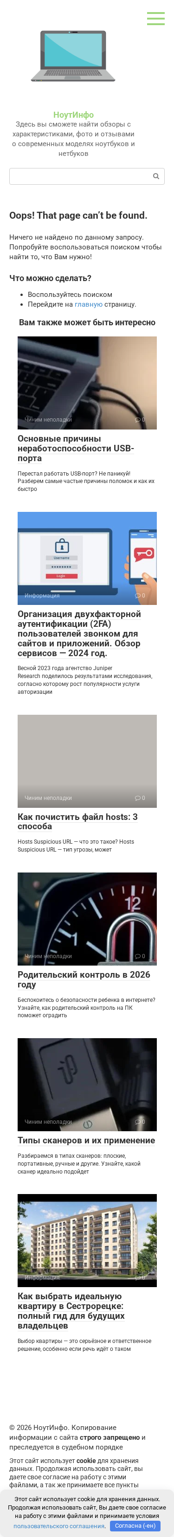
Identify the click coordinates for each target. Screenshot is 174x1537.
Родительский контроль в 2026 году (84, 979)
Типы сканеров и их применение (86, 1140)
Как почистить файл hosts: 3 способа (78, 822)
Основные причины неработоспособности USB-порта (76, 448)
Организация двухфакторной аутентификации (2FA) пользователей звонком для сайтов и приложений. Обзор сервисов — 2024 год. (79, 633)
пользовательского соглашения (58, 1525)
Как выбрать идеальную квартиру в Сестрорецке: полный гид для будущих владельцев (71, 1311)
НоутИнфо (73, 115)
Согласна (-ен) (135, 1525)
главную (89, 304)
